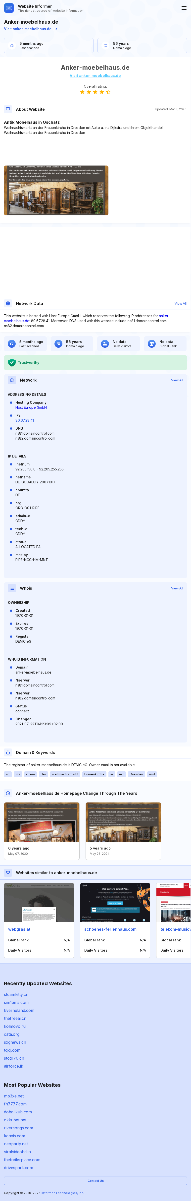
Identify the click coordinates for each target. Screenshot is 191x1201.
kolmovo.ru (15, 1026)
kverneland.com (19, 1010)
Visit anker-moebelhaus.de (27, 29)
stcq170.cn (14, 1058)
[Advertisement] (95, 150)
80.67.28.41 (24, 420)
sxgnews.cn (15, 1042)
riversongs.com (18, 1127)
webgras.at (19, 929)
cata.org (11, 1034)
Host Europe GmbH (31, 407)
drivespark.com (18, 1167)
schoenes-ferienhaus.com (110, 929)
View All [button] (181, 303)
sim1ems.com (16, 1002)
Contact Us (96, 1181)
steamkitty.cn (16, 994)
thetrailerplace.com (22, 1159)
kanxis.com (14, 1135)
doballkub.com (18, 1111)
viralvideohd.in (17, 1151)
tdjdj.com (12, 1050)
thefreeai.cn (15, 1018)
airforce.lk (13, 1066)
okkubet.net (15, 1119)
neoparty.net (16, 1143)
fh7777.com (15, 1103)
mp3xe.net (14, 1095)
